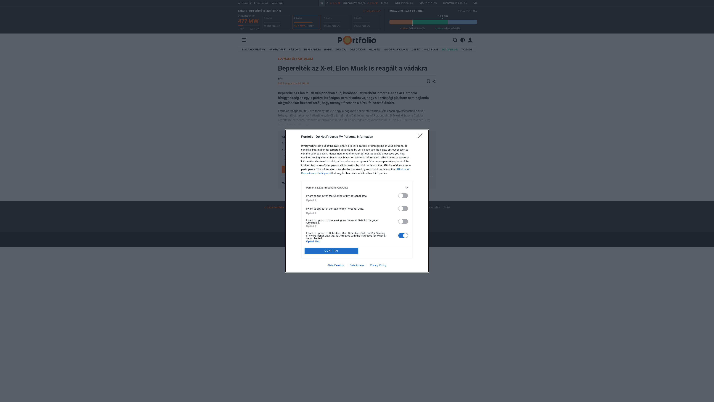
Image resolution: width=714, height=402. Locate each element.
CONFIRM (331, 250)
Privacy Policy (378, 265)
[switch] (403, 195)
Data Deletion (336, 265)
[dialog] (357, 201)
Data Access (357, 265)
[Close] (421, 137)
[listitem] (357, 187)
